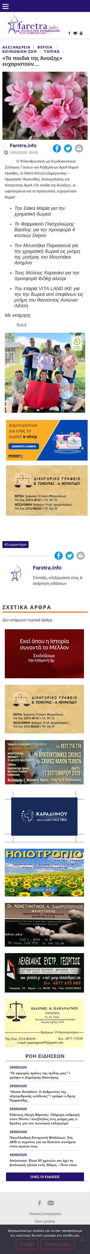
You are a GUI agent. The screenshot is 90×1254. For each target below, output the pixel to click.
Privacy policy (57, 1244)
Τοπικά (52, 51)
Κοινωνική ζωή (19, 51)
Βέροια (44, 47)
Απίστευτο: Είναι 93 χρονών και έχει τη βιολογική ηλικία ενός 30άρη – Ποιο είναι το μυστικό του (43, 1165)
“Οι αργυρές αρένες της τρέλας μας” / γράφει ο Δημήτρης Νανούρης (40, 1075)
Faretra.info (23, 145)
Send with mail (79, 148)
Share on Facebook (57, 148)
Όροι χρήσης (45, 1221)
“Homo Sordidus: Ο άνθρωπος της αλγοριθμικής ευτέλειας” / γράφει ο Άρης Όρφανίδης (43, 1096)
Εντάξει (27, 1244)
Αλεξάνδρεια (16, 47)
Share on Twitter (68, 148)
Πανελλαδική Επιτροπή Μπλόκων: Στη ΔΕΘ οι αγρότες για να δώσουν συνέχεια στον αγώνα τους (43, 1142)
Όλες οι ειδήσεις (45, 1177)
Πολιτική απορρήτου (45, 1214)
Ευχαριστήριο (16, 544)
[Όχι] (82, 1239)
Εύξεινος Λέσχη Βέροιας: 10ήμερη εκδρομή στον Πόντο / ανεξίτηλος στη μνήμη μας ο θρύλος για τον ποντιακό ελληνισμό (45, 1119)
